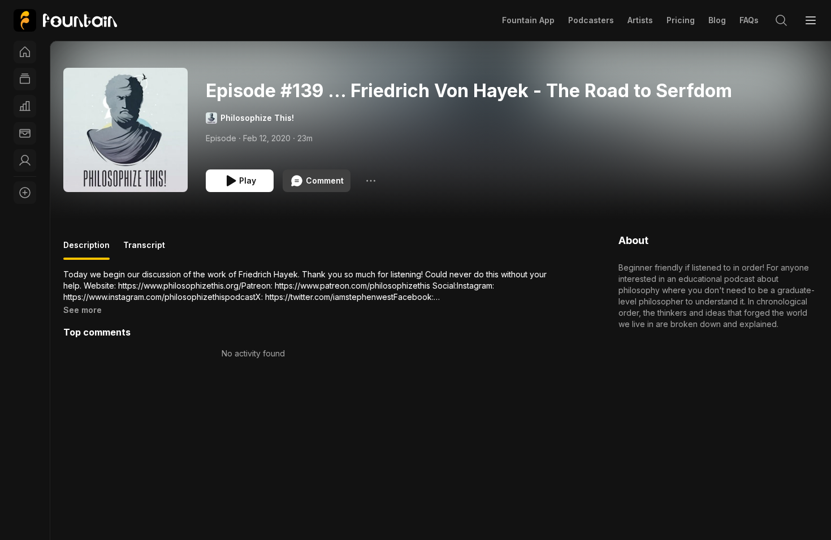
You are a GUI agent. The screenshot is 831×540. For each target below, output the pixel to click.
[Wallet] (25, 133)
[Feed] (25, 79)
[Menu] (810, 20)
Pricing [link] (680, 20)
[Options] (371, 180)
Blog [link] (717, 20)
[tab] (86, 249)
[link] (65, 20)
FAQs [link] (749, 20)
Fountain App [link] (528, 20)
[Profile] (25, 160)
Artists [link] (640, 20)
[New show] (25, 192)
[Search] (781, 20)
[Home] (25, 52)
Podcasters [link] (591, 20)
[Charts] (25, 106)
